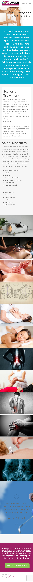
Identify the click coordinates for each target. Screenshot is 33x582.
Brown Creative (13, 577)
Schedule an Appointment (17, 566)
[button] (26, 3)
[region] (16, 508)
